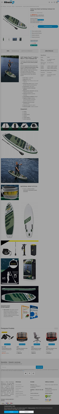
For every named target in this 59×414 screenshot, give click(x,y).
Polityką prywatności (31, 407)
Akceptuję (11, 411)
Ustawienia (26, 411)
